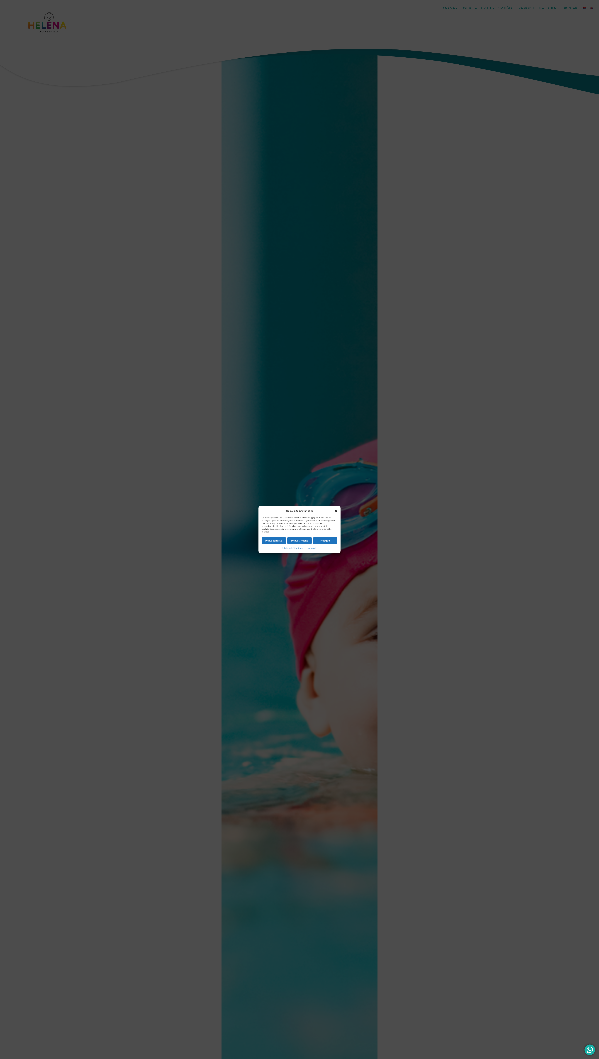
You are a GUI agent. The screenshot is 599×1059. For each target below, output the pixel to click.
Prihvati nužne (299, 540)
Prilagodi (325, 540)
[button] (335, 510)
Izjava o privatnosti (307, 548)
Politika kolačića (289, 548)
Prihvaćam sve (273, 540)
